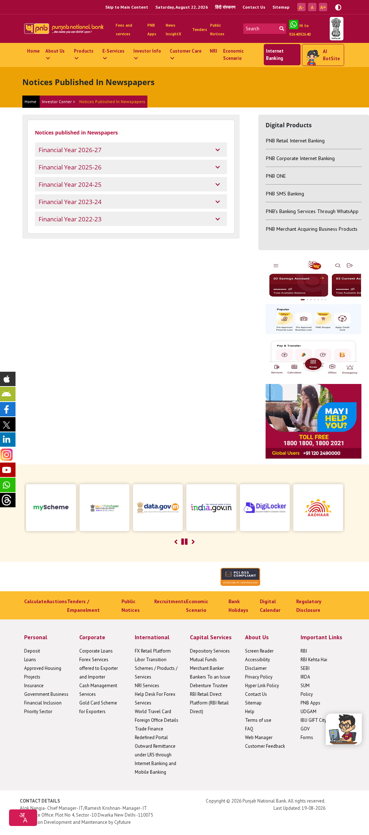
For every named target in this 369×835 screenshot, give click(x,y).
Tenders (199, 29)
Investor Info (147, 51)
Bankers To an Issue (210, 677)
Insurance (34, 685)
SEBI (305, 668)
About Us (55, 51)
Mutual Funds (203, 660)
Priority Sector (38, 711)
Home (33, 51)
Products (83, 51)
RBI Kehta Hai (314, 660)
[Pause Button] (184, 542)
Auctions (56, 601)
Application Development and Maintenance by (66, 822)
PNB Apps (310, 703)
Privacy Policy (258, 677)
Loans (30, 660)
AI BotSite (331, 55)
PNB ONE (276, 176)
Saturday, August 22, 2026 (181, 7)
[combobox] (23, 817)
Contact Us (254, 7)
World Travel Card (153, 711)
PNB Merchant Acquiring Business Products (311, 229)
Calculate (35, 601)
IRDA (305, 677)
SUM (305, 685)
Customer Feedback (265, 746)
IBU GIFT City (313, 720)
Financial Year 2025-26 (70, 167)
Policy (307, 694)
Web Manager (258, 737)
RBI (304, 651)
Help (249, 711)
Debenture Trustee (209, 685)
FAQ (249, 729)
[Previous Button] (176, 542)
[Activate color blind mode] (338, 6)
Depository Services (210, 651)
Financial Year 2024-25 (70, 184)
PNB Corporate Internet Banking (300, 158)
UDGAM (308, 711)
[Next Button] (193, 542)
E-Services (113, 51)
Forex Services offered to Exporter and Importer (98, 668)
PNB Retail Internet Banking (295, 140)
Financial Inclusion (43, 703)
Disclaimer (256, 668)
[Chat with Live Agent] (344, 729)
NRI (213, 51)
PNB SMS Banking (285, 193)
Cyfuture (122, 822)
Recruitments (170, 601)
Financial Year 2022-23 (70, 219)
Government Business (46, 694)
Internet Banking (275, 54)
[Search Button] (281, 28)
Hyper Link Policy (262, 685)
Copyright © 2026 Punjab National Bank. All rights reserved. (265, 801)
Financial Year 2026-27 (70, 150)
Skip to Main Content (126, 7)
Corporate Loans (96, 651)
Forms (307, 737)
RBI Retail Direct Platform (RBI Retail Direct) (209, 703)
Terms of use (258, 720)
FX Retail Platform (153, 651)
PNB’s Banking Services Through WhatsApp (312, 211)
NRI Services (147, 685)
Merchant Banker (207, 668)
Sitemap (280, 7)
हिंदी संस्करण (225, 7)
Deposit (32, 651)
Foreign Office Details (156, 720)
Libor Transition (150, 660)
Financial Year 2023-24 (70, 202)
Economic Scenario (233, 54)
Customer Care (185, 51)
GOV (305, 729)
